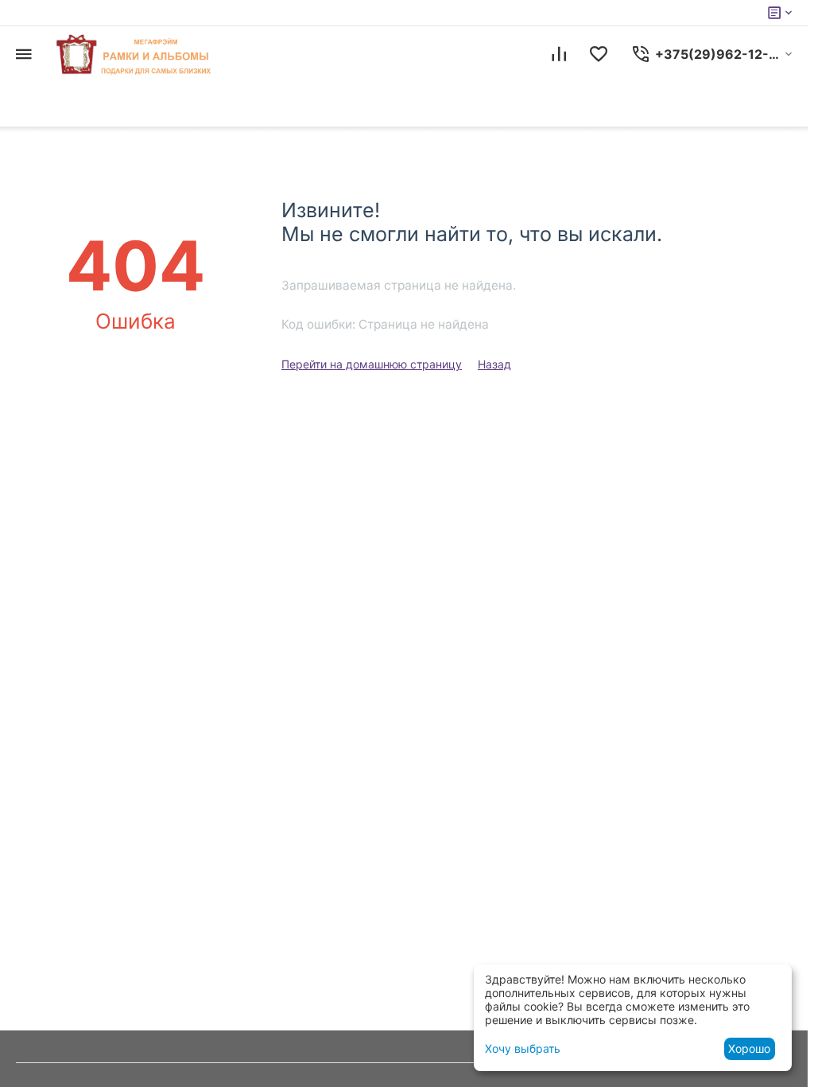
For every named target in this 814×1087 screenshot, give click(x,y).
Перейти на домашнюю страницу (371, 364)
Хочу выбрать (522, 1048)
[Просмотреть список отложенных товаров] (598, 54)
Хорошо (749, 1048)
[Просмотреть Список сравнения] (559, 54)
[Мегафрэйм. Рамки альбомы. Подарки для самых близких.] (135, 54)
